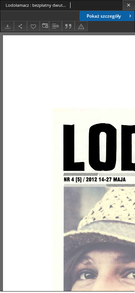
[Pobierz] (7, 26)
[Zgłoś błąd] (81, 26)
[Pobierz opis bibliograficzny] (55, 26)
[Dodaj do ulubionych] (33, 26)
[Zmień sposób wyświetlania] (44, 26)
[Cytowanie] (68, 26)
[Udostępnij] (20, 26)
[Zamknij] (129, 5)
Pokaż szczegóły (104, 16)
